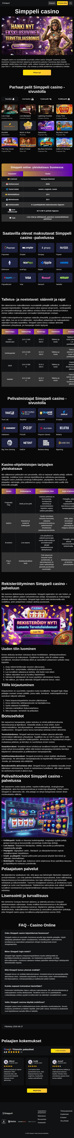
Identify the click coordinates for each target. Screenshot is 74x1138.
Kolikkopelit (62, 99)
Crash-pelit (44, 99)
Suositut (8, 99)
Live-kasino (26, 99)
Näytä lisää (37, 1090)
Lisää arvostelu (60, 1050)
